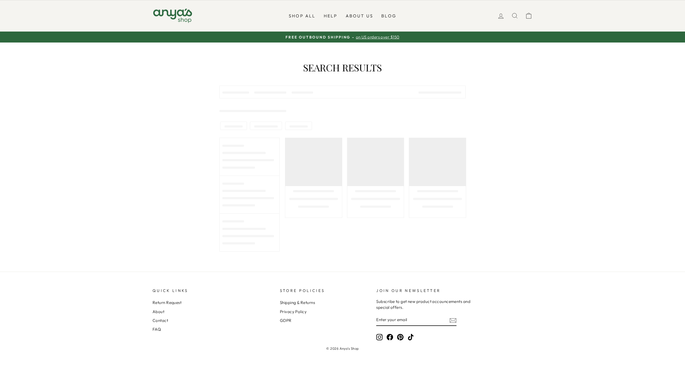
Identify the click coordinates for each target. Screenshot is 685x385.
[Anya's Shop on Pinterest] (400, 337)
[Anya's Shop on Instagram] (379, 337)
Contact (160, 320)
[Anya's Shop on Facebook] (390, 337)
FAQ (157, 329)
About (158, 311)
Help (331, 15)
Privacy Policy (293, 311)
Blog (388, 15)
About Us (360, 15)
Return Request (167, 302)
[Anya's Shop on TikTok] (411, 337)
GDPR (286, 320)
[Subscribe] (453, 320)
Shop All (302, 15)
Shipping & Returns (297, 302)
